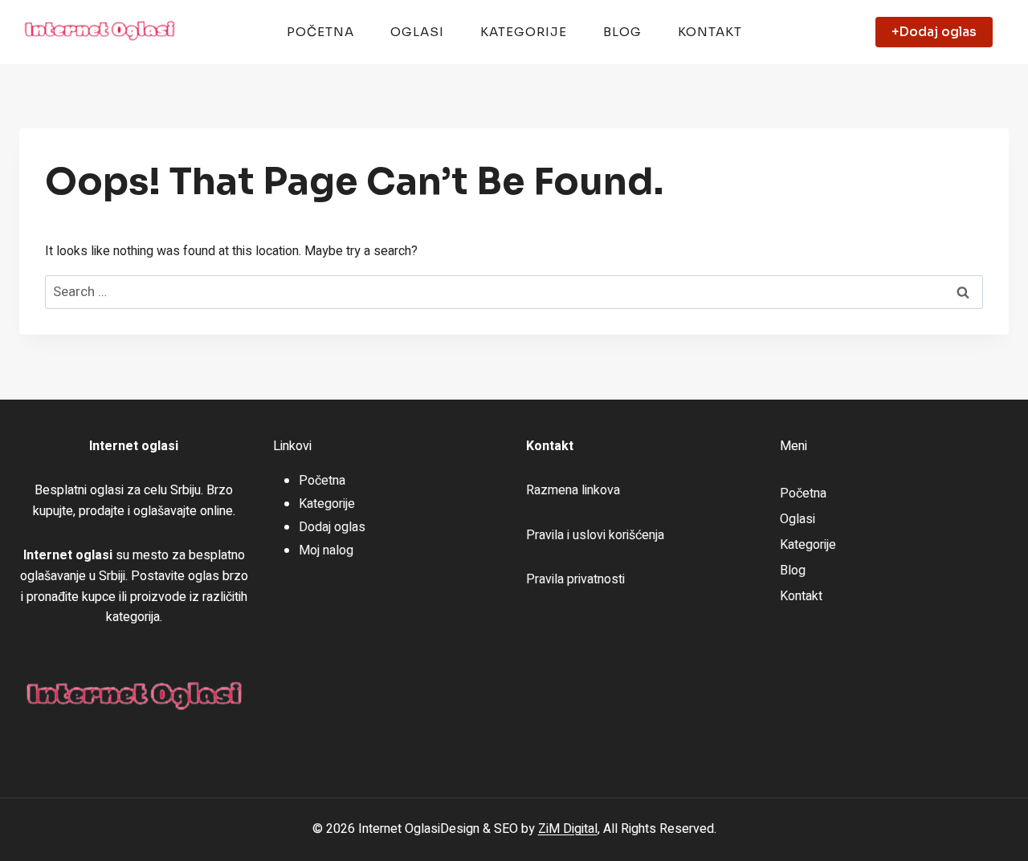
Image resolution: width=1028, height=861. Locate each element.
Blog (622, 31)
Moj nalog (326, 550)
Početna (320, 31)
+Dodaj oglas (934, 31)
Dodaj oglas (332, 527)
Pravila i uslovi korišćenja (595, 535)
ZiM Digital (568, 829)
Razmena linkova (573, 490)
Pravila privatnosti (575, 579)
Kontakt (710, 31)
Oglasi (417, 31)
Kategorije (523, 31)
